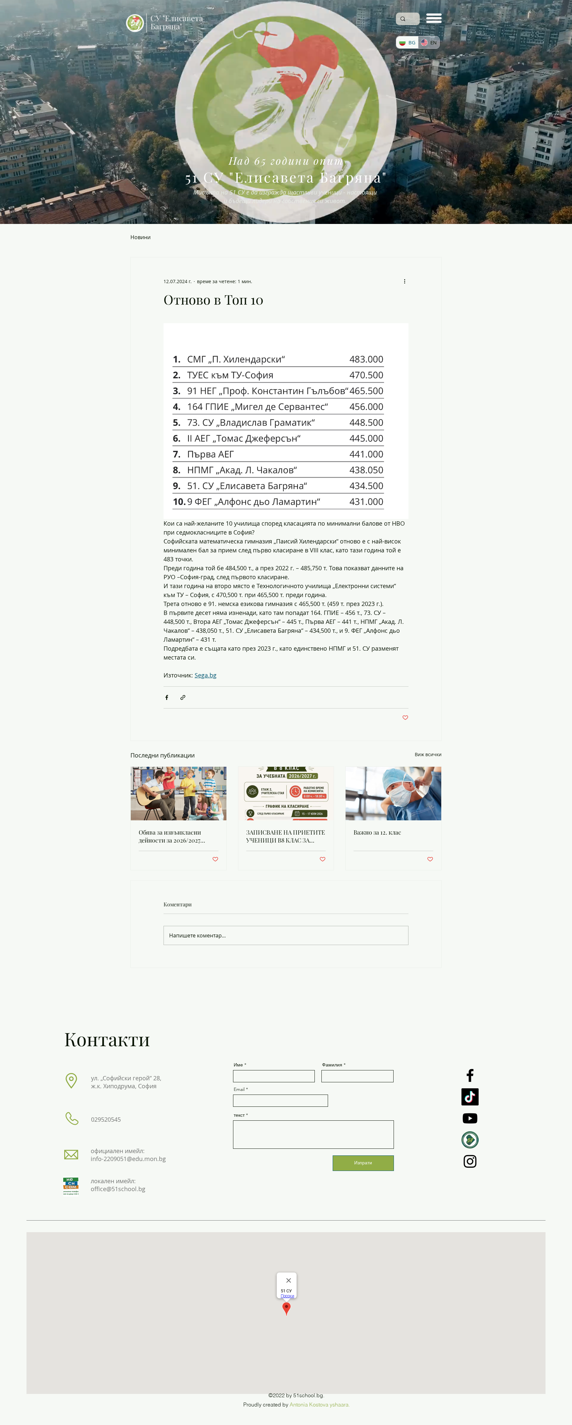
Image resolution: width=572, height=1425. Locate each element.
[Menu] (434, 18)
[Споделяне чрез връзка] (183, 697)
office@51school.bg (118, 1189)
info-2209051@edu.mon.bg (128, 1159)
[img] (164, 34)
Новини (140, 237)
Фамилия (332, 1064)
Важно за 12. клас (377, 832)
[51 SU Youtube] (470, 1118)
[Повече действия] (404, 281)
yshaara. (340, 1404)
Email (239, 1089)
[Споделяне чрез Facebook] (167, 697)
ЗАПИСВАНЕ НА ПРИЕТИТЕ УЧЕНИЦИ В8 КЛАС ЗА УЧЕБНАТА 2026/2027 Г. (285, 836)
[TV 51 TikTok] (470, 1096)
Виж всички (428, 754)
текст (239, 1115)
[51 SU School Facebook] (470, 1075)
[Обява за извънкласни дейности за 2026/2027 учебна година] (178, 793)
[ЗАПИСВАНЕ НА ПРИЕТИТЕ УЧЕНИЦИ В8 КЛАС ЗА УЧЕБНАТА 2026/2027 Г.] (286, 793)
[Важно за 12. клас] (393, 793)
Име (238, 1064)
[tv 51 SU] (470, 1139)
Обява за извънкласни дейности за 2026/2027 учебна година (170, 836)
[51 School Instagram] (470, 1161)
